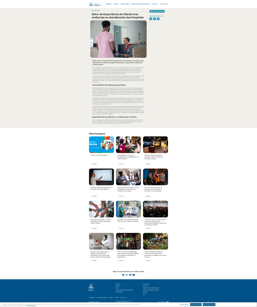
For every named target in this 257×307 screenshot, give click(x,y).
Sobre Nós (108, 4)
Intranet (116, 297)
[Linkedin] (130, 275)
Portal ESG (145, 286)
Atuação (115, 4)
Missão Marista (125, 4)
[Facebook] (123, 275)
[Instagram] (126, 275)
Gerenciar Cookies (184, 304)
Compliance (92, 297)
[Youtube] (133, 275)
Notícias (154, 4)
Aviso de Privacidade (101, 297)
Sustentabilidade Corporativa (140, 4)
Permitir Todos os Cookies (209, 304)
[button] (150, 18)
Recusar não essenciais (196, 304)
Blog (144, 294)
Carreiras (110, 297)
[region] (128, 304)
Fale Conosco (164, 4)
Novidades (145, 292)
